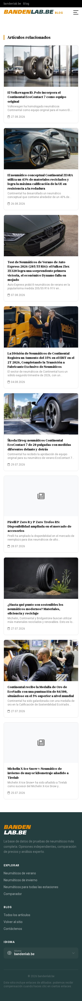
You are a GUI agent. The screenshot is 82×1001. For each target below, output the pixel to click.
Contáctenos (13, 929)
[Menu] (75, 12)
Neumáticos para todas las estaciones (31, 887)
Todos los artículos (17, 915)
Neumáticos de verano (20, 873)
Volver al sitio (13, 922)
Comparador (13, 894)
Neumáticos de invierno (20, 880)
